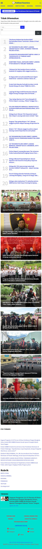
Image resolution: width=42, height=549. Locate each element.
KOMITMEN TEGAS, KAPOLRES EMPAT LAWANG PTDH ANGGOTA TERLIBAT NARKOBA (24, 63)
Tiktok (22, 534)
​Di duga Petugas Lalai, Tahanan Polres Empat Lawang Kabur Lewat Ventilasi (21, 232)
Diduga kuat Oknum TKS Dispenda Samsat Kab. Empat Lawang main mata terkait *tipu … (23, 115)
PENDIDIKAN (4, 481)
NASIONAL (3, 478)
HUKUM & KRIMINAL (6, 476)
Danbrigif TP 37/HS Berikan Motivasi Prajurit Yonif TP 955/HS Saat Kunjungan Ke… (20, 421)
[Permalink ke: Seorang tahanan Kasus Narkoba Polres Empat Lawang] (21, 389)
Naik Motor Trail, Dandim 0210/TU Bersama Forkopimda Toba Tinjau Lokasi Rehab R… (21, 303)
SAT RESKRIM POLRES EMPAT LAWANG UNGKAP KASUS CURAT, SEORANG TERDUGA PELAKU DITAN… (23, 48)
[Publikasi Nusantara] (21, 2)
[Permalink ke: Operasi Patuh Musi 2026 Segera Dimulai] (21, 201)
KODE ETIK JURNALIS (31, 519)
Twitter (32, 529)
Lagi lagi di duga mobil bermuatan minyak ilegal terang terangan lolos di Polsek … (23, 92)
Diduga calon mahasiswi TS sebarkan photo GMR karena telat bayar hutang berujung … (23, 182)
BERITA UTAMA (5, 473)
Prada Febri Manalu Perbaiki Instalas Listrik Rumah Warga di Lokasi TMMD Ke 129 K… (23, 85)
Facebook (12, 529)
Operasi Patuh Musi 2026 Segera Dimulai (16, 210)
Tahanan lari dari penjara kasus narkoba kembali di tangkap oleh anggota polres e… (23, 70)
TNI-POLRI (3, 484)
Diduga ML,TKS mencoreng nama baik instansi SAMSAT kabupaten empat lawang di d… (23, 168)
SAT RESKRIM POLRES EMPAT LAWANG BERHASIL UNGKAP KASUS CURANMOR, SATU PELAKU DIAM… (23, 145)
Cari (2, 30)
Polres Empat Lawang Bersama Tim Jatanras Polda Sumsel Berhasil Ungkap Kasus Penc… (24, 152)
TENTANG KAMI (10, 516)
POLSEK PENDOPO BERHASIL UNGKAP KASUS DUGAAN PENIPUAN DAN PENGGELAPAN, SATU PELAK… (24, 108)
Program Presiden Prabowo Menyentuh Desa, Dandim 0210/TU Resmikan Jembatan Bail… (21, 280)
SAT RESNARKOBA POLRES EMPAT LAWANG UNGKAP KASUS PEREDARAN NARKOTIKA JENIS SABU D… (24, 138)
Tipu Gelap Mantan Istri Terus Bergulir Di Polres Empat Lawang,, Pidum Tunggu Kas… (24, 100)
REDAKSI (10, 519)
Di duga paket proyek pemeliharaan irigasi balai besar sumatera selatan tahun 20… (23, 77)
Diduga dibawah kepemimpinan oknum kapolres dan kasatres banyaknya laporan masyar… (23, 160)
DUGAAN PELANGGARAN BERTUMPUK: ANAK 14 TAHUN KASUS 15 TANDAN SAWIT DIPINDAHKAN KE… (24, 56)
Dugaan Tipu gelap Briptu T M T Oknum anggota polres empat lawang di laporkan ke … (24, 123)
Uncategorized (5, 486)
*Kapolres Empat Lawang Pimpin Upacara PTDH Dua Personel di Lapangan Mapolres (20, 374)
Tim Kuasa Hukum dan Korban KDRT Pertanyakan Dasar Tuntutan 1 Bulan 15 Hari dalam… (24, 41)
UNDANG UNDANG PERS (31, 516)
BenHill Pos (6, 544)
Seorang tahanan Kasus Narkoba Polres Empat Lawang (21, 398)
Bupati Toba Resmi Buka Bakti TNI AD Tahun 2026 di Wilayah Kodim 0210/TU (20, 327)
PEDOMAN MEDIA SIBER (21, 522)
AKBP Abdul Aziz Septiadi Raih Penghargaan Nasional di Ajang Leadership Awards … (20, 256)
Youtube (32, 532)
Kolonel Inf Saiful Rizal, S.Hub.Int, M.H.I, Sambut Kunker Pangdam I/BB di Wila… (19, 350)
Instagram (12, 532)
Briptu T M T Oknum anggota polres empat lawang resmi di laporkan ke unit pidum (23, 130)
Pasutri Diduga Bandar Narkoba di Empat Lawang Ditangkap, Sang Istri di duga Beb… (24, 174)
